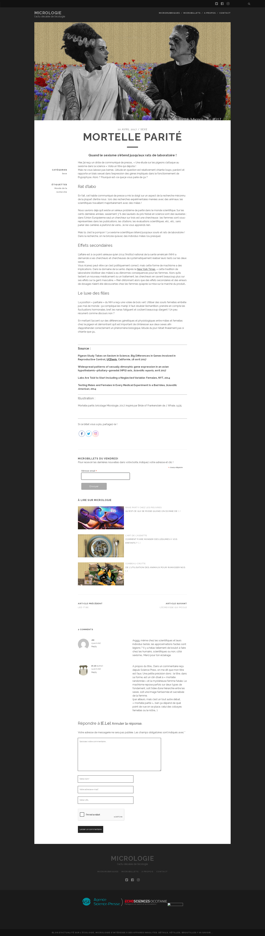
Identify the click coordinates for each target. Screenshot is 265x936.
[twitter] (216, 3)
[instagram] (228, 3)
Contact (225, 13)
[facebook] (222, 3)
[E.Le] (106, 723)
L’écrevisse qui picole (173, 607)
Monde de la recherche (60, 190)
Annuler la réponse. (127, 723)
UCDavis (112, 359)
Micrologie (48, 13)
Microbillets (192, 13)
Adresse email (89, 470)
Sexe (143, 129)
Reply (94, 646)
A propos (210, 13)
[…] (179, 511)
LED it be (83, 607)
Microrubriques (169, 13)
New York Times (146, 269)
